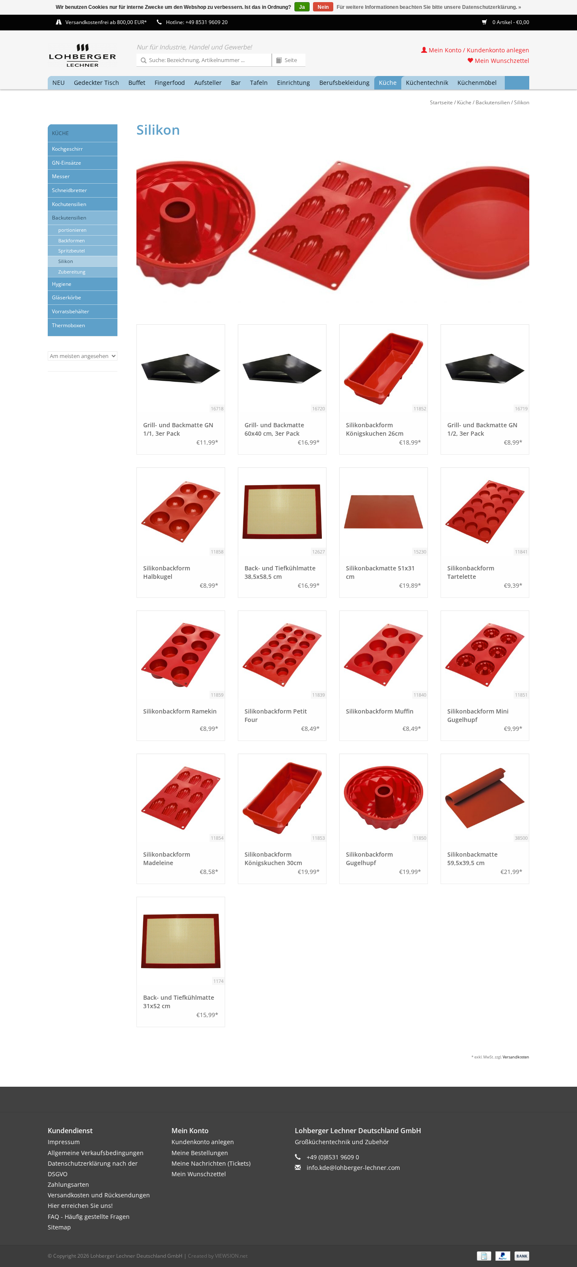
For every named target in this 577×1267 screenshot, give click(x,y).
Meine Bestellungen (199, 1153)
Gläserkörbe (66, 297)
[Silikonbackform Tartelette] (485, 512)
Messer (61, 176)
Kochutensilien (69, 204)
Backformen (71, 240)
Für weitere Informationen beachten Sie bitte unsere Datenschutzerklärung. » (429, 7)
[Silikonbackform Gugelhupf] (383, 798)
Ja (302, 7)
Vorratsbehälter (70, 311)
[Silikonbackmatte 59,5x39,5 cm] (485, 798)
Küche (388, 83)
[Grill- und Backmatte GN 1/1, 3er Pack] (181, 368)
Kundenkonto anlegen (202, 1142)
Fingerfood (170, 83)
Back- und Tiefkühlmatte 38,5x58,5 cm (280, 572)
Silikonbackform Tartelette (470, 572)
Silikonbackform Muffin (380, 711)
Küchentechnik (427, 83)
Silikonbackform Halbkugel (166, 572)
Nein (323, 7)
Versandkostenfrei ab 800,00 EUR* (106, 22)
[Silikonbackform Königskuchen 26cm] (383, 368)
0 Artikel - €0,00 (510, 22)
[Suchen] (140, 61)
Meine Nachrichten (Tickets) (210, 1163)
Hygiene (61, 284)
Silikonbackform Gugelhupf (369, 858)
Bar (236, 83)
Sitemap (59, 1227)
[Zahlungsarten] (483, 1255)
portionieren (72, 230)
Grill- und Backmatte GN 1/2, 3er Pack (482, 429)
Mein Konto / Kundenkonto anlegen (478, 50)
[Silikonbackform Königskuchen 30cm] (282, 798)
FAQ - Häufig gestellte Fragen (89, 1217)
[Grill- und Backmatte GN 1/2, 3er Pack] (485, 368)
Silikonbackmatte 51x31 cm (380, 572)
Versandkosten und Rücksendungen (99, 1195)
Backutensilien (493, 102)
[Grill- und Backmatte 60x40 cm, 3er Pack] (282, 368)
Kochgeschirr (67, 148)
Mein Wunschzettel (501, 61)
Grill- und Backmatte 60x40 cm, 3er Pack (274, 429)
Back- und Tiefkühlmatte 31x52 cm (178, 1001)
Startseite (441, 102)
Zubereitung (71, 272)
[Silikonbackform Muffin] (383, 655)
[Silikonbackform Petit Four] (282, 655)
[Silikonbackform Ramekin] (181, 655)
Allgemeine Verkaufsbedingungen (96, 1153)
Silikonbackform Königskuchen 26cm (374, 429)
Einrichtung (293, 83)
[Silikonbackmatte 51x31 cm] (383, 512)
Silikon (521, 102)
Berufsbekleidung (344, 83)
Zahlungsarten (68, 1184)
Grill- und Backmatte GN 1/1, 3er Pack (178, 429)
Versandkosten (516, 1057)
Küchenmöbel (477, 83)
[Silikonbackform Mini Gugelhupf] (485, 655)
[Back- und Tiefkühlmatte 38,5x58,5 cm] (282, 512)
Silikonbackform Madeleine (166, 858)
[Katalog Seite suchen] (276, 61)
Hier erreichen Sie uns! (80, 1206)
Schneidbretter (69, 190)
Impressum (64, 1142)
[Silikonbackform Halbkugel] (181, 512)
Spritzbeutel (71, 250)
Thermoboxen (68, 325)
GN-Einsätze (66, 162)
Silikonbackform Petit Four (276, 715)
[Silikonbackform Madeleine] (181, 798)
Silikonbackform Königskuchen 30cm (273, 858)
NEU (58, 83)
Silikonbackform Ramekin (180, 711)
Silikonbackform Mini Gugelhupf (478, 715)
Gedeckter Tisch (96, 83)
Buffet (136, 83)
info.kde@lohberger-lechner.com (353, 1168)
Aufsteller (208, 83)
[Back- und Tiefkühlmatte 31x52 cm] (181, 941)
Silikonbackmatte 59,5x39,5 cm (472, 858)
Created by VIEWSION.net (218, 1255)
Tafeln (259, 83)
